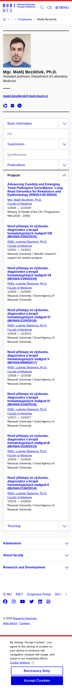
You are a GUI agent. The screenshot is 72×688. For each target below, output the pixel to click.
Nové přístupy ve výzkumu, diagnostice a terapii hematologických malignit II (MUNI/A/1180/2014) (28, 483)
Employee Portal (39, 594)
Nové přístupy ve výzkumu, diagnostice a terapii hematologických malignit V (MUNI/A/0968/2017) (28, 357)
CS (49, 8)
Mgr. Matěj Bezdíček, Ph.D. (24, 199)
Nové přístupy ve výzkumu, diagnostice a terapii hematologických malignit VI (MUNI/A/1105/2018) (28, 315)
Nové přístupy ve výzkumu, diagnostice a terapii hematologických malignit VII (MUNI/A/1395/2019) (29, 273)
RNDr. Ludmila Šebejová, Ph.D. (27, 241)
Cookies (25, 623)
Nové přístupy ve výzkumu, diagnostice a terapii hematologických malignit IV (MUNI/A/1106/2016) (28, 399)
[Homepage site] (19, 7)
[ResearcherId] (6, 106)
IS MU (7, 594)
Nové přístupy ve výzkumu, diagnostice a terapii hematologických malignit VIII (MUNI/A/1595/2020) (29, 231)
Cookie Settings (20, 662)
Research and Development (24, 567)
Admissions (12, 543)
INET (19, 594)
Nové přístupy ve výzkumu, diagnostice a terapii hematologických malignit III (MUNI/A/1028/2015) (28, 441)
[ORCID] (20, 106)
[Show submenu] (63, 543)
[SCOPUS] (13, 106)
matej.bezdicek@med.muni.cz (25, 96)
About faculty (13, 555)
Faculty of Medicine (19, 203)
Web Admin (10, 623)
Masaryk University (25, 618)
